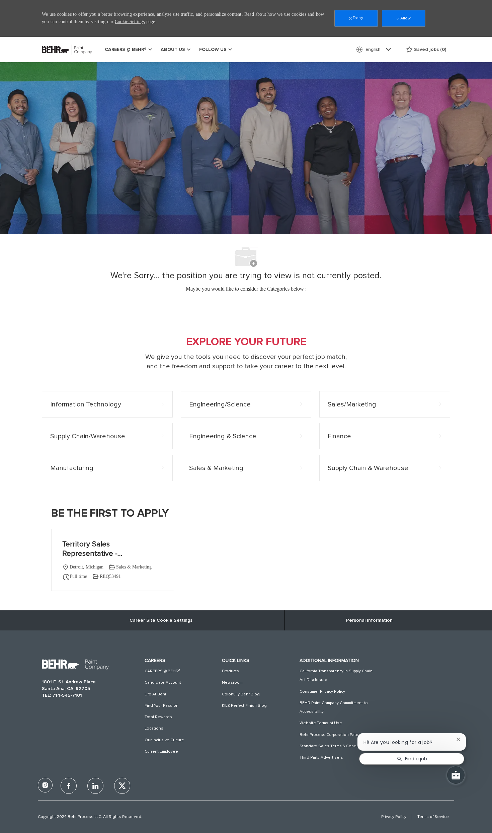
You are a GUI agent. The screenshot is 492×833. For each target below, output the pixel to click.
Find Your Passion (161, 706)
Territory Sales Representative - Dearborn (89, 549)
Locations (154, 729)
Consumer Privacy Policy (322, 692)
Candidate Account (163, 683)
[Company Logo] (58, 49)
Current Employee (161, 752)
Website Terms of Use (321, 723)
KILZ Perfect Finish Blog (244, 706)
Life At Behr (155, 694)
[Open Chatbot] (456, 775)
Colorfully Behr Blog (241, 694)
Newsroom (232, 683)
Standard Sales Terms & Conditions (333, 746)
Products (230, 671)
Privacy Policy (393, 817)
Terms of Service (433, 817)
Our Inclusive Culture (164, 740)
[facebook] (45, 785)
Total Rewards (158, 717)
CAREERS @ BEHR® (162, 671)
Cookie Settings (130, 21)
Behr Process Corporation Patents (332, 735)
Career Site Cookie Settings (161, 620)
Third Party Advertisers (321, 758)
